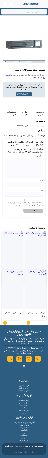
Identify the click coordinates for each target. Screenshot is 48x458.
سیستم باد (24, 405)
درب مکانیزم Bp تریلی (13, 313)
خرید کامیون (24, 385)
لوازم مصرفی (36, 75)
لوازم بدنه (24, 440)
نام (41, 181)
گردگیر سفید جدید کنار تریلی (36, 314)
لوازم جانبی (24, 402)
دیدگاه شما (38, 156)
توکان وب (18, 452)
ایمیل (40, 190)
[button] (24, 67)
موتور (24, 437)
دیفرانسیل (24, 430)
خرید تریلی (24, 388)
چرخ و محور (24, 410)
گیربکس (24, 435)
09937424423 (22, 94)
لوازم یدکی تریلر (24, 75)
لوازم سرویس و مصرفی (24, 422)
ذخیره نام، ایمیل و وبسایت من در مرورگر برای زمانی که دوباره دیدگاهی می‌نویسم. (25, 203)
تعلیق (24, 408)
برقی (24, 413)
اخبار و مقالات (24, 390)
